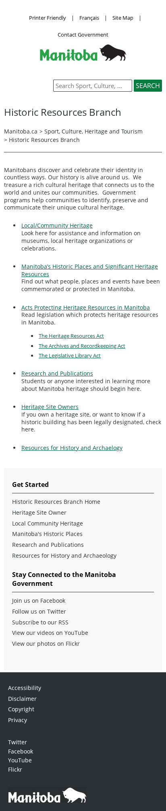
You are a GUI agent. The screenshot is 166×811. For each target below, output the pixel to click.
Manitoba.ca (20, 131)
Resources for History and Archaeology (64, 555)
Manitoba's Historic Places (47, 534)
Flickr (15, 769)
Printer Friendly (47, 17)
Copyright (21, 709)
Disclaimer (22, 698)
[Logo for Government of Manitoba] (83, 58)
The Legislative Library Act (70, 355)
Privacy (17, 720)
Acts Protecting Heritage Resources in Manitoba (85, 307)
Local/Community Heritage (57, 225)
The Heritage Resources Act (71, 335)
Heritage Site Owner (39, 512)
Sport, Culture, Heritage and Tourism (93, 131)
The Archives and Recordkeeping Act (82, 345)
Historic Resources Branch (44, 140)
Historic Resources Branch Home (56, 501)
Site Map (122, 17)
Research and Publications (57, 373)
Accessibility (24, 688)
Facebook (20, 751)
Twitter (17, 742)
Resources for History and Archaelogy (71, 448)
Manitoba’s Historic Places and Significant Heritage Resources (89, 270)
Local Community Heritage (47, 523)
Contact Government (83, 34)
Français (89, 17)
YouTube (20, 760)
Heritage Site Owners (50, 407)
